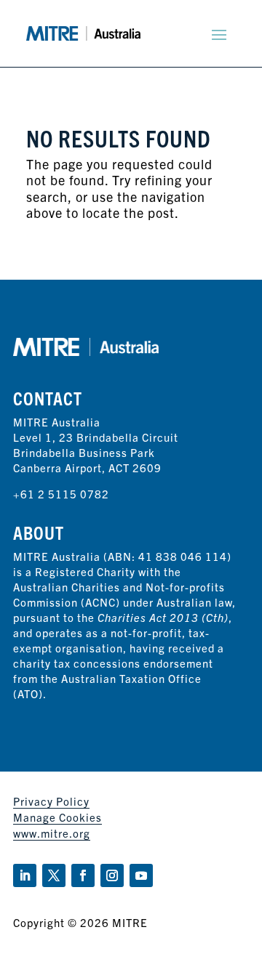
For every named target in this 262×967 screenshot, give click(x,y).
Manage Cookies (57, 817)
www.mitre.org (51, 833)
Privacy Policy (51, 801)
